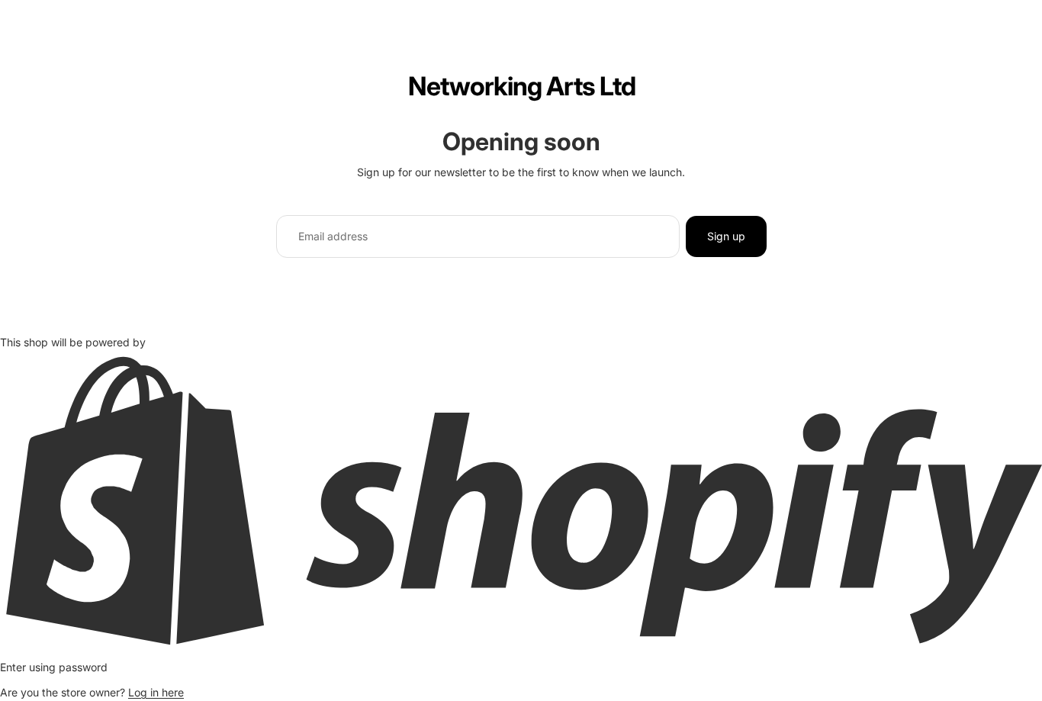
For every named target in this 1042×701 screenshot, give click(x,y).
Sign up (726, 236)
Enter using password (54, 667)
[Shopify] (521, 500)
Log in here (156, 692)
